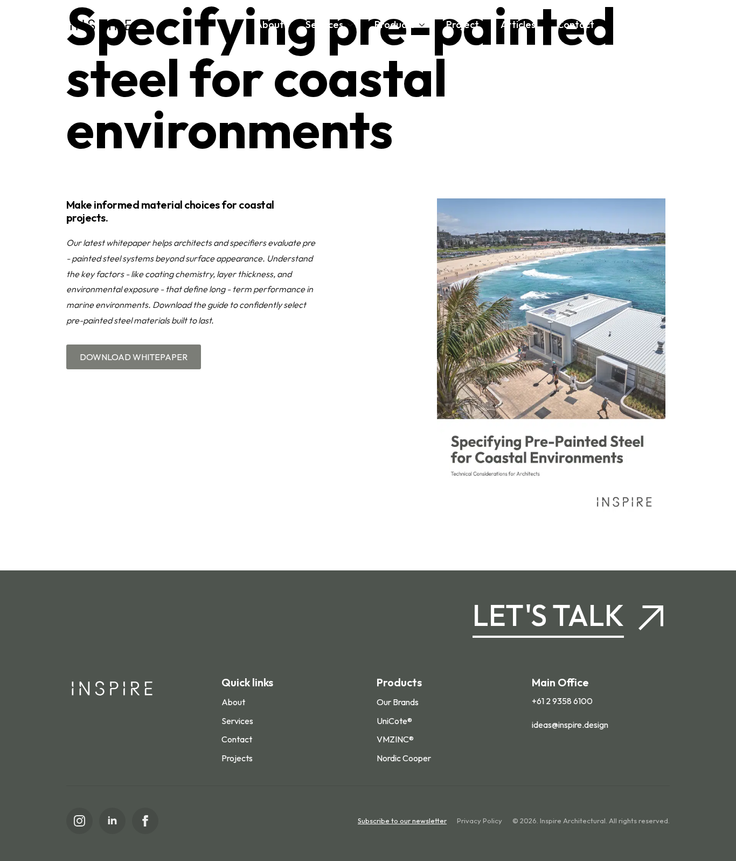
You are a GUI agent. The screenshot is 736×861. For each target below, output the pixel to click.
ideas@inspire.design (570, 724)
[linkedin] (112, 821)
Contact (575, 24)
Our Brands (398, 702)
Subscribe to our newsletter (402, 820)
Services (324, 24)
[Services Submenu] (353, 24)
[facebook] (145, 821)
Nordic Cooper (404, 758)
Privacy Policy (479, 820)
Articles (518, 24)
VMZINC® (395, 739)
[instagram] (79, 821)
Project (462, 24)
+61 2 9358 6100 (562, 700)
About (269, 24)
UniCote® (394, 720)
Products (394, 24)
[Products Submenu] (425, 24)
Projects (237, 758)
